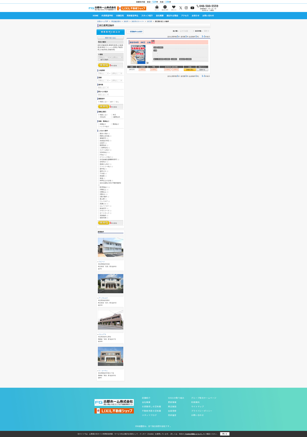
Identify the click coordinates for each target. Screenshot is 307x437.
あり (111, 102)
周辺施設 (172, 406)
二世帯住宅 (105, 148)
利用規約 (195, 402)
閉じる (224, 434)
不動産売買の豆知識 (151, 410)
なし (117, 102)
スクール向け (105, 150)
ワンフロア (105, 201)
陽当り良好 (105, 133)
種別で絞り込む (110, 38)
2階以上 (103, 194)
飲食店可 (104, 208)
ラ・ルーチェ (103, 371)
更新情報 (172, 402)
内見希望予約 (107, 15)
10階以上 (104, 192)
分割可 (103, 143)
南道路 (103, 176)
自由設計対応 (105, 141)
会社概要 (160, 15)
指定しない (104, 102)
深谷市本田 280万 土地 (140, 42)
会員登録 (172, 410)
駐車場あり (105, 187)
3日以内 (103, 117)
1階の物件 (104, 197)
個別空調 (104, 218)
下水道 (103, 173)
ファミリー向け (106, 166)
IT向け (103, 155)
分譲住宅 (120, 15)
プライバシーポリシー (201, 410)
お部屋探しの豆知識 (151, 406)
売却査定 (172, 415)
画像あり (103, 124)
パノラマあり (104, 126)
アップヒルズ (103, 298)
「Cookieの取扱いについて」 (193, 434)
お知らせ (195, 15)
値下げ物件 (104, 60)
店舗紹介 (146, 397)
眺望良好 (104, 145)
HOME (95, 15)
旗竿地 (103, 169)
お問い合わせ (208, 15)
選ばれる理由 (172, 15)
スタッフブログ (149, 415)
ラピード (102, 262)
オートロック (105, 213)
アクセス (185, 15)
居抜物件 (104, 215)
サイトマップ (197, 406)
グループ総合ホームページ (203, 397)
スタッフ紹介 (147, 15)
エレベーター (105, 206)
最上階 (103, 199)
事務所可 (104, 138)
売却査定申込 (132, 15)
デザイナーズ (105, 211)
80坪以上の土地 (106, 180)
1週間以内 (116, 117)
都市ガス (104, 171)
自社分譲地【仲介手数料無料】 (110, 184)
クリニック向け (106, 157)
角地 (102, 178)
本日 (114, 115)
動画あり (116, 124)
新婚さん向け (105, 164)
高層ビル (104, 204)
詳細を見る (189, 70)
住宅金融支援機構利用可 (109, 159)
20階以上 (104, 189)
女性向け (104, 162)
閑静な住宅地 (105, 136)
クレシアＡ (102, 334)
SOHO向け (105, 152)
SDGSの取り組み (176, 397)
